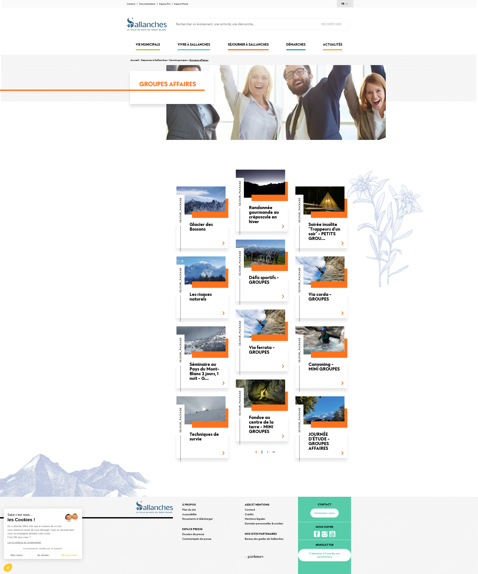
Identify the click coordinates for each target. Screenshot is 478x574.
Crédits (249, 514)
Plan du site (189, 509)
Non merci (17, 555)
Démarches (295, 44)
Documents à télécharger (197, 519)
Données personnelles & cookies (264, 523)
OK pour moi (69, 555)
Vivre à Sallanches (194, 44)
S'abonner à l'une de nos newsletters (324, 555)
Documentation (147, 3)
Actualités (332, 44)
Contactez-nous (324, 513)
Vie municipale (148, 44)
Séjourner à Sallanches (248, 44)
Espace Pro (164, 3)
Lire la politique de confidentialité (24, 542)
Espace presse (181, 3)
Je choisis (43, 555)
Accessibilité (189, 514)
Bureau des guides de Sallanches (264, 539)
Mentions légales (255, 519)
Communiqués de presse (196, 539)
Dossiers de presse (193, 534)
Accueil (135, 60)
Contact (131, 3)
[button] (7, 567)
